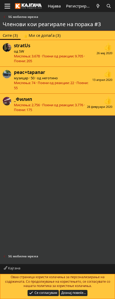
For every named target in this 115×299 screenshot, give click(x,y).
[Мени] (7, 6)
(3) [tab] (10, 35)
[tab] (42, 35)
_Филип (23, 99)
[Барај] (108, 6)
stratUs (22, 45)
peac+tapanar (29, 72)
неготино (50, 78)
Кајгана (13, 268)
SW (21, 51)
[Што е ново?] (98, 6)
